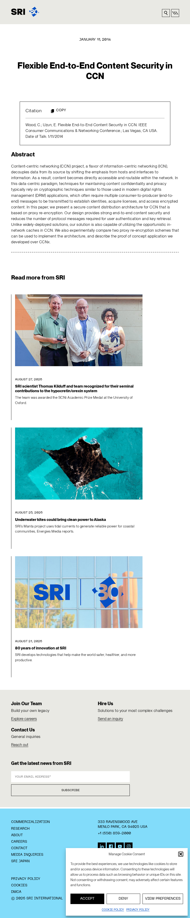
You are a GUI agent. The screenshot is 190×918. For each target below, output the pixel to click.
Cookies (19, 885)
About (17, 835)
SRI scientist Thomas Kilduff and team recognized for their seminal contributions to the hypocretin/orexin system (74, 388)
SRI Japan (20, 861)
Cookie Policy (113, 909)
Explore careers (24, 718)
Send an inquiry (110, 718)
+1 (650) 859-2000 (114, 833)
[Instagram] (129, 846)
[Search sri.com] (166, 13)
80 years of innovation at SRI (40, 648)
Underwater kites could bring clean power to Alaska (60, 519)
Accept (87, 898)
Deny (123, 898)
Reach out (19, 744)
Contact (19, 848)
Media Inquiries (27, 854)
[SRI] (25, 12)
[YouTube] (120, 846)
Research (20, 828)
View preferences (162, 898)
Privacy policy (137, 909)
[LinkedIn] (102, 846)
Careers (19, 841)
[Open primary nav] (175, 13)
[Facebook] (111, 846)
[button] (180, 854)
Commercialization (30, 822)
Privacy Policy (25, 879)
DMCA (16, 892)
